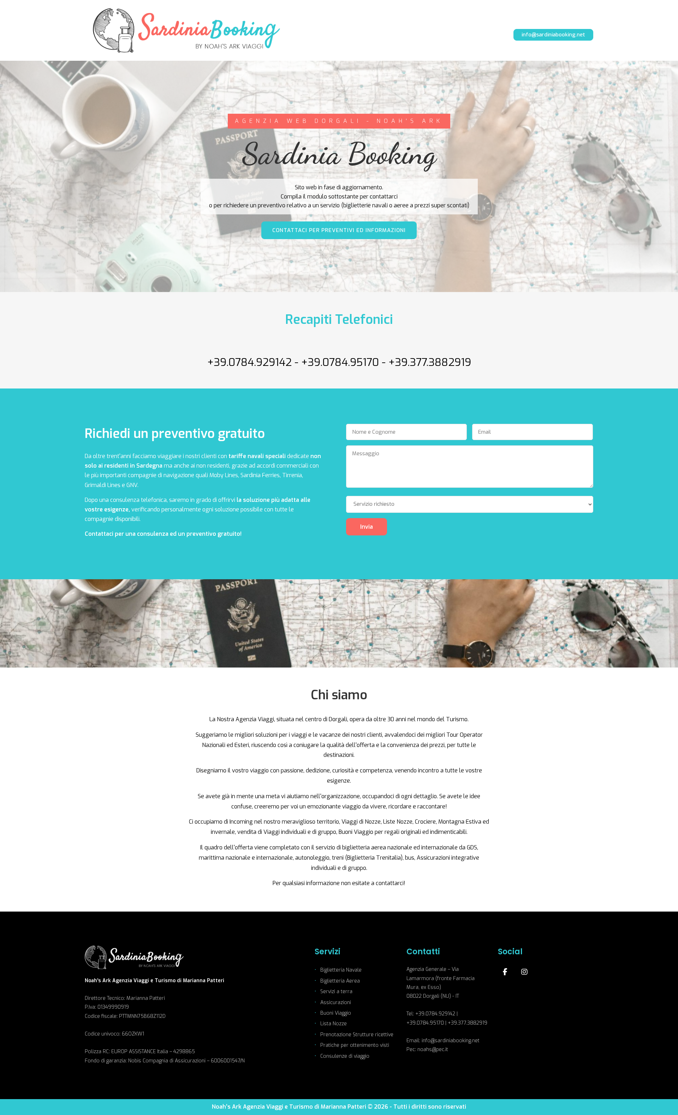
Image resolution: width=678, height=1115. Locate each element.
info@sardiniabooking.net (553, 34)
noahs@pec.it (432, 1049)
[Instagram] (524, 972)
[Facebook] (505, 972)
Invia (366, 526)
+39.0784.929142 (249, 362)
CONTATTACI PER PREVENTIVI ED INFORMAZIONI (339, 230)
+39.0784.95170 (340, 362)
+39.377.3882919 (429, 362)
